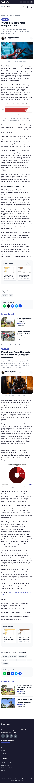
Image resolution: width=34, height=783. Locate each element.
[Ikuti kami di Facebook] (21, 2)
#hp (11, 295)
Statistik (3, 753)
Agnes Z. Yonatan (11, 652)
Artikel (10, 15)
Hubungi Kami (5, 765)
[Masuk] (27, 7)
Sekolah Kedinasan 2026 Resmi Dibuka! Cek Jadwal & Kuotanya (24, 319)
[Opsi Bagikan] (31, 38)
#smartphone (22, 656)
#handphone (13, 656)
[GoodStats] (6, 7)
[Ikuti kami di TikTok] (31, 2)
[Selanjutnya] (29, 263)
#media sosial (21, 660)
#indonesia (5, 663)
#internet (12, 660)
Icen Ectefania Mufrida (12, 290)
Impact (3, 770)
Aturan (12, 780)
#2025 (29, 660)
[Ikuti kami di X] (24, 2)
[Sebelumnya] (27, 263)
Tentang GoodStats (6, 762)
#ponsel (5, 656)
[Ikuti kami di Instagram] (28, 2)
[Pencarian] (23, 7)
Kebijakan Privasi (19, 780)
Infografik (4, 748)
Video (3, 750)
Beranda (3, 15)
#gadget (5, 295)
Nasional (17, 15)
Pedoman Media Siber (7, 768)
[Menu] (31, 7)
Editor (25, 652)
